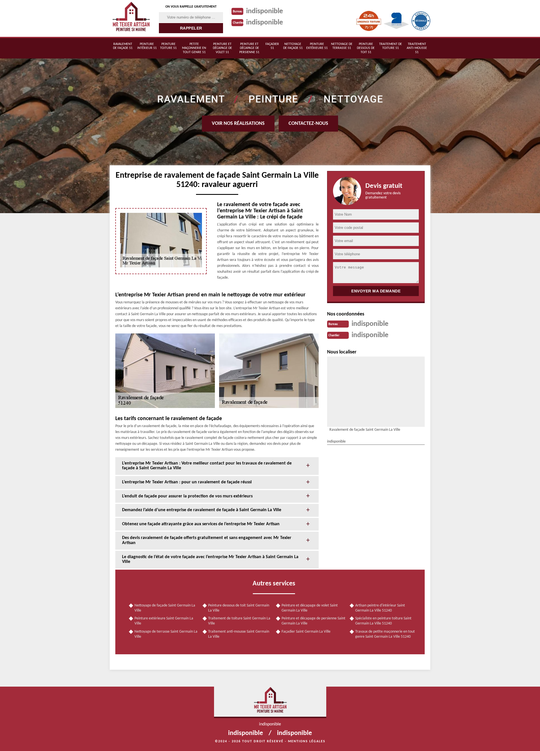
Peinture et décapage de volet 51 (222, 48)
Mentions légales (306, 741)
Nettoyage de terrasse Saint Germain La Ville (165, 634)
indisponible (264, 11)
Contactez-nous (308, 123)
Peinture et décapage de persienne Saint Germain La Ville (313, 621)
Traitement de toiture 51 (390, 46)
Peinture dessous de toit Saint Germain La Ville (238, 608)
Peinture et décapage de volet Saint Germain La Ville (310, 608)
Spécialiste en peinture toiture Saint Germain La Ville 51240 (383, 621)
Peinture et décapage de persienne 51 (249, 48)
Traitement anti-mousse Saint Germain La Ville (238, 634)
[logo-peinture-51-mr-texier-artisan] (131, 18)
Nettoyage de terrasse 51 (341, 46)
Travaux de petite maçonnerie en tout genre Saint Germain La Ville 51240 (385, 634)
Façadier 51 (272, 46)
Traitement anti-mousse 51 (417, 48)
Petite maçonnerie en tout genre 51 (194, 48)
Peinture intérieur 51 (147, 46)
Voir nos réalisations (238, 123)
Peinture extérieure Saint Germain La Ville (163, 621)
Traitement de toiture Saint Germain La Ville (239, 621)
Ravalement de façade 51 (122, 46)
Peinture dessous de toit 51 (366, 48)
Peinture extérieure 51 (317, 46)
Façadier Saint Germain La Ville (306, 632)
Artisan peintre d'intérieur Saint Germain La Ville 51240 (380, 608)
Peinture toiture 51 (168, 46)
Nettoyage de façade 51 (293, 46)
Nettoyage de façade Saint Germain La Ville (164, 608)
